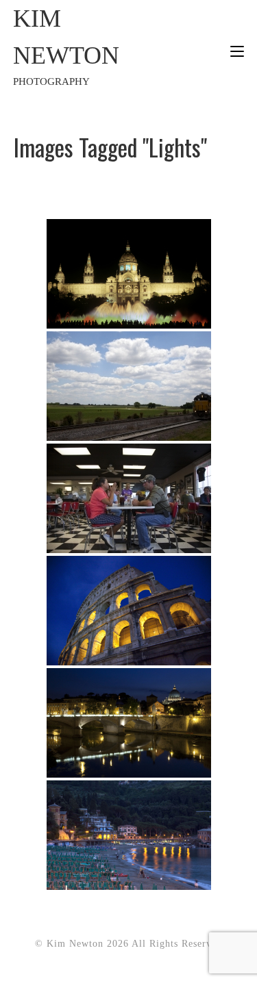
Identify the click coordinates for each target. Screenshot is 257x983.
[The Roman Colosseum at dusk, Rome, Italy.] (129, 610)
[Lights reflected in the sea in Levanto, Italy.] (129, 835)
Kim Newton (66, 46)
